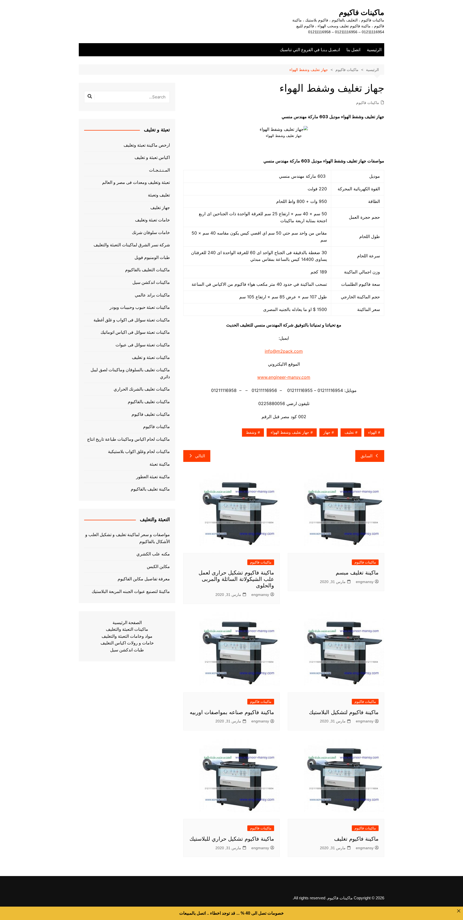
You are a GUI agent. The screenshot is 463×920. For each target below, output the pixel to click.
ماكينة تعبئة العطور (153, 476)
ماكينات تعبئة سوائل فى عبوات (142, 345)
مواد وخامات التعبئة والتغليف (127, 636)
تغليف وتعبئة (159, 195)
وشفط (251, 432)
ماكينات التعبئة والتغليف (127, 629)
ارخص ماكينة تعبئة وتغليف (147, 145)
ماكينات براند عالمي (152, 295)
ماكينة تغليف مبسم (357, 573)
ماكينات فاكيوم (361, 12)
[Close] (458, 911)
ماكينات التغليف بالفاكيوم (147, 270)
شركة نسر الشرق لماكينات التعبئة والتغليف (132, 245)
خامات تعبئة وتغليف (152, 220)
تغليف (349, 432)
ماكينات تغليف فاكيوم (151, 414)
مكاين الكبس (158, 566)
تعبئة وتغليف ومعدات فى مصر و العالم (136, 182)
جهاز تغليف (160, 207)
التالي (200, 456)
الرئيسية (374, 49)
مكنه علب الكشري (153, 554)
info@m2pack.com (284, 351)
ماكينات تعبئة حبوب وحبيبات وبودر (140, 307)
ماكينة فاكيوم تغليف (356, 839)
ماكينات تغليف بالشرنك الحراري (142, 389)
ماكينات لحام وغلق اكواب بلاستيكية (139, 451)
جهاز (326, 432)
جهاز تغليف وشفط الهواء (290, 432)
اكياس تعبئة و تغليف (152, 157)
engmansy (365, 582)
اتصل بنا (353, 49)
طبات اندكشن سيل (127, 650)
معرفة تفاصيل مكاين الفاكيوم (144, 579)
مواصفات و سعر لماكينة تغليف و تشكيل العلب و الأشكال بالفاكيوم (127, 538)
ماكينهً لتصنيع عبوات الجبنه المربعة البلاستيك (131, 591)
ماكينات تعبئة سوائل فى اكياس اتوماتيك (135, 332)
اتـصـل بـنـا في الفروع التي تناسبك (310, 49)
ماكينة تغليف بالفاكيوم (150, 489)
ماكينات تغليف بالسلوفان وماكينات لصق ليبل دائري (130, 373)
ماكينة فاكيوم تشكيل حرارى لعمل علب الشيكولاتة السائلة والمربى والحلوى (236, 579)
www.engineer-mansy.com (283, 377)
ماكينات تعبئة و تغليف (151, 357)
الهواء (372, 432)
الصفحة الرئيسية (127, 622)
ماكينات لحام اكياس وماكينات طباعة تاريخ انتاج (128, 439)
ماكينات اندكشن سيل (151, 282)
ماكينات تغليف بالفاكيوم (149, 401)
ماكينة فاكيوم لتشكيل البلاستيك (344, 712)
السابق (366, 456)
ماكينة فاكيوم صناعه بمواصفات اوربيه (232, 712)
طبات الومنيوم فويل (152, 257)
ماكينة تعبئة (160, 464)
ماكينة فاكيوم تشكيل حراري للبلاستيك (231, 839)
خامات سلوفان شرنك (151, 232)
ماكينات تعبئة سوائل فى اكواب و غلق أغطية (132, 320)
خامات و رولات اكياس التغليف (127, 643)
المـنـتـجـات (159, 170)
